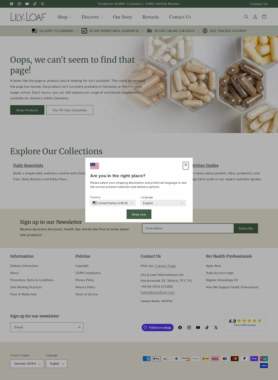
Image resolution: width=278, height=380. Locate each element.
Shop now (139, 214)
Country (95, 197)
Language (147, 197)
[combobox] (110, 203)
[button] (186, 166)
